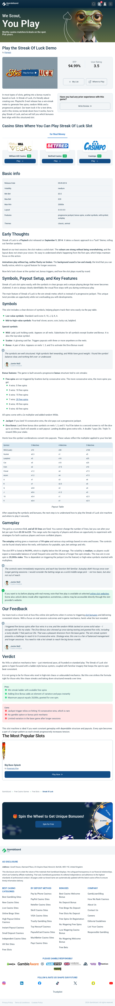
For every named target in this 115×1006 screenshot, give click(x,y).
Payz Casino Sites (39, 943)
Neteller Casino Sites (41, 904)
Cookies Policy (37, 1003)
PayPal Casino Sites (40, 899)
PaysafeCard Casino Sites (43, 932)
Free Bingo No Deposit (69, 908)
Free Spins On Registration (71, 919)
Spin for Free (48, 824)
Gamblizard (6, 792)
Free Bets (63, 947)
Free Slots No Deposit (69, 913)
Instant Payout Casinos (13, 927)
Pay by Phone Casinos (41, 893)
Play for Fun (28, 73)
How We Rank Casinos (98, 899)
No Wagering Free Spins (70, 924)
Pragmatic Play (13, 769)
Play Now (56, 774)
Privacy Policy (7, 1003)
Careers (91, 915)
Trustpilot (57, 992)
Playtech (7, 53)
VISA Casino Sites (39, 915)
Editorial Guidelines (97, 921)
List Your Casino (95, 926)
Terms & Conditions (22, 1003)
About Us (92, 904)
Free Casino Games (21, 792)
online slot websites (99, 593)
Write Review (84, 106)
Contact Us (93, 910)
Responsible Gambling (98, 932)
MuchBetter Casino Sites (42, 937)
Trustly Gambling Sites (41, 921)
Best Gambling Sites (11, 897)
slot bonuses (91, 615)
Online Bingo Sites (10, 913)
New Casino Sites (10, 902)
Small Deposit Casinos (13, 933)
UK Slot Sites (8, 944)
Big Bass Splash (13, 765)
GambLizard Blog (96, 893)
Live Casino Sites (10, 908)
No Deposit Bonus (67, 902)
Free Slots (35, 792)
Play (18, 161)
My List (75, 82)
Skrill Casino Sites (39, 910)
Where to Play (98, 82)
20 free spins (22, 399)
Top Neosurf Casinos (41, 926)
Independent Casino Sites (14, 938)
